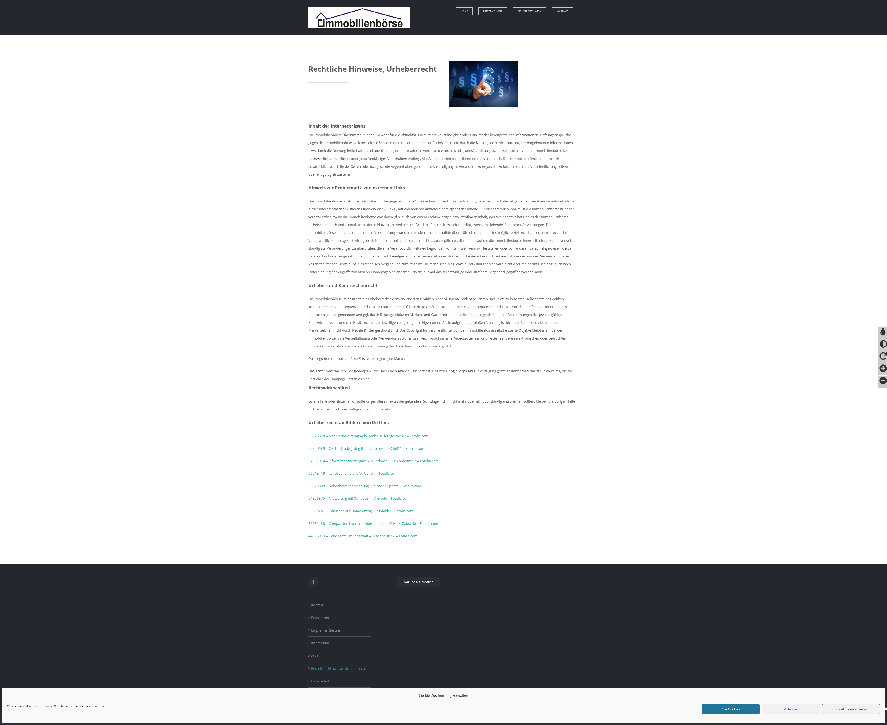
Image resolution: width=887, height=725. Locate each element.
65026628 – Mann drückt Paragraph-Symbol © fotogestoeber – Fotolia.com (368, 436)
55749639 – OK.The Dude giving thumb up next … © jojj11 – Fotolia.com (366, 448)
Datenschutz (321, 681)
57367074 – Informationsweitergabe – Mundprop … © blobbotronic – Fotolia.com (373, 461)
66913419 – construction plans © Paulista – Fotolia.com (353, 473)
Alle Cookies (730, 709)
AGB (314, 655)
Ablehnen (791, 709)
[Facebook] (313, 582)
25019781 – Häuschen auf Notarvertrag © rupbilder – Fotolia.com (360, 510)
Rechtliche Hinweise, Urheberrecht (338, 668)
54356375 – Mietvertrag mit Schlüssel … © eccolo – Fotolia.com (359, 498)
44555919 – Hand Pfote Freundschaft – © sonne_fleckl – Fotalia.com (362, 536)
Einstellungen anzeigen (851, 709)
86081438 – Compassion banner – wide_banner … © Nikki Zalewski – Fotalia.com (373, 523)
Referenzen (320, 617)
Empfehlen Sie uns (325, 630)
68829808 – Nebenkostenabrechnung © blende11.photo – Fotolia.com (364, 485)
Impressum (320, 643)
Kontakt (317, 605)
